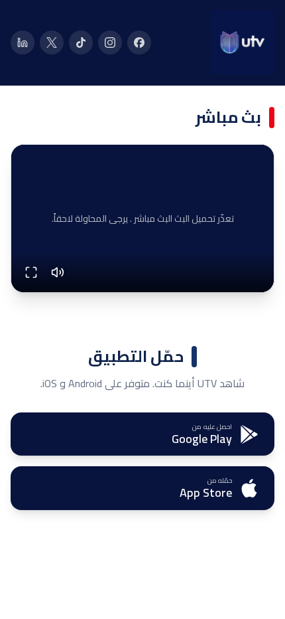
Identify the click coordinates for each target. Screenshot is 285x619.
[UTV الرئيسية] (242, 42)
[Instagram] (110, 42)
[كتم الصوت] (58, 272)
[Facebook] (139, 42)
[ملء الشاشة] (31, 272)
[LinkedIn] (22, 42)
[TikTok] (81, 42)
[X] (52, 42)
